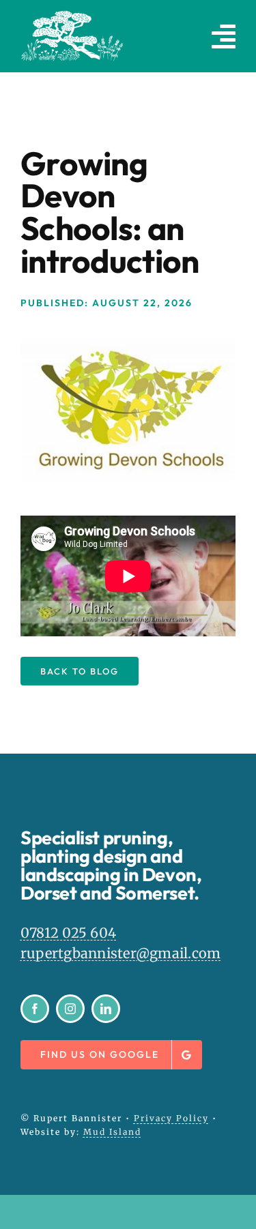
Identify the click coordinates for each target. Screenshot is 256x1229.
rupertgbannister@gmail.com (120, 953)
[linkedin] (105, 1008)
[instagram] (70, 1008)
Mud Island (112, 1132)
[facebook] (34, 1008)
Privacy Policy (171, 1118)
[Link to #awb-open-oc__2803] (224, 36)
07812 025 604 (68, 932)
